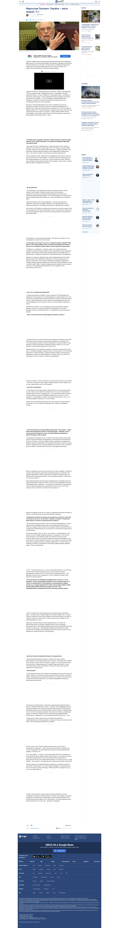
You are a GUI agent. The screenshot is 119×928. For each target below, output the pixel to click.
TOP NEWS (84, 83)
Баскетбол (41, 869)
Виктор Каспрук (85, 162)
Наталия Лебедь (33, 14)
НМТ (66, 873)
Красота (47, 892)
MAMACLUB (46, 888)
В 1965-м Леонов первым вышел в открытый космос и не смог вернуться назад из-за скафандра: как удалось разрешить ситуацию (87, 36)
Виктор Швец (84, 170)
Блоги (74, 861)
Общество (86, 861)
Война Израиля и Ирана (59, 4)
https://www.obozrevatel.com (60, 898)
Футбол (34, 869)
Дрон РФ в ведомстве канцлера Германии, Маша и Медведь (87, 218)
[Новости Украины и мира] (58, 828)
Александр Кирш (85, 177)
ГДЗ (33, 873)
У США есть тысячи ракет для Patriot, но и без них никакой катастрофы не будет (90, 106)
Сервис (58, 877)
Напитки (41, 881)
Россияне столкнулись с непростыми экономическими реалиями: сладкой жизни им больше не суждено (88, 210)
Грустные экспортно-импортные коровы (87, 225)
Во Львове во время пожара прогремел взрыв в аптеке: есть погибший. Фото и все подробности (90, 113)
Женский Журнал (62, 892)
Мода (54, 892)
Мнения (83, 154)
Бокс (54, 869)
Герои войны (42, 4)
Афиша (34, 892)
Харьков (40, 865)
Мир (41, 861)
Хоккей (48, 869)
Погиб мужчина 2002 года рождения (88, 116)
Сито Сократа (84, 212)
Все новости (97, 861)
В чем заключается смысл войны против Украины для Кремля (87, 159)
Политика (32, 861)
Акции (52, 877)
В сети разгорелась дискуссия (87, 29)
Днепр (54, 865)
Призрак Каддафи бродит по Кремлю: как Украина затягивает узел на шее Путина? (88, 167)
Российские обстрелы (74, 4)
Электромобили (44, 877)
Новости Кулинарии (51, 881)
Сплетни (41, 892)
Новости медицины (36, 888)
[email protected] (33, 918)
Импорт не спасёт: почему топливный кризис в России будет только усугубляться (88, 201)
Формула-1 (61, 869)
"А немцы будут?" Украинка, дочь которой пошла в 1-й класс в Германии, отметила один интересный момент (90, 26)
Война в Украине (49, 4)
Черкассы (61, 865)
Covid (53, 888)
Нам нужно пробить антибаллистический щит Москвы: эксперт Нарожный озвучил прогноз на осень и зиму (90, 102)
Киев (34, 865)
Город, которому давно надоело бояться (87, 175)
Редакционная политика (34, 828)
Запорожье (47, 865)
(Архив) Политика (40, 14)
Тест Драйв (35, 877)
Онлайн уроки (48, 873)
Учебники (40, 873)
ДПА (55, 873)
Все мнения (85, 232)
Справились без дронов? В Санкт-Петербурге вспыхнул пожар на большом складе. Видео (90, 124)
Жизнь (52, 861)
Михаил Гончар (85, 204)
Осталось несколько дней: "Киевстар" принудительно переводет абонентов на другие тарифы (87, 48)
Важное (83, 8)
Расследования (65, 861)
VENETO (67, 4)
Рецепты (34, 881)
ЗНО (61, 873)
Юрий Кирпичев (85, 228)
